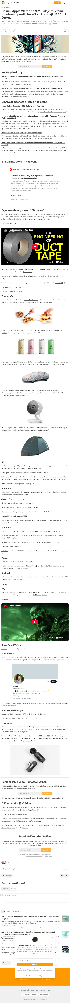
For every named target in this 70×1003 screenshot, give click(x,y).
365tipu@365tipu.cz (8, 828)
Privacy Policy (48, 970)
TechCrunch (37, 595)
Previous (8, 876)
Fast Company (28, 272)
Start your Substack (30, 994)
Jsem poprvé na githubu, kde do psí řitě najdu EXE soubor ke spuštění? (39, 520)
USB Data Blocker (7, 727)
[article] (35, 922)
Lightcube (4, 546)
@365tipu (33, 825)
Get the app (44, 994)
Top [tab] (4, 911)
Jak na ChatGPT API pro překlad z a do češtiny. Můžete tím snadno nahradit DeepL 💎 (30, 918)
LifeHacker (23, 568)
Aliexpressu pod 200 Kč (28, 741)
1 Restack (15, 863)
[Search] (67, 911)
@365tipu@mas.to (52, 825)
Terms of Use (43, 969)
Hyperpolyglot (6, 512)
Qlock (3, 499)
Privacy (32, 990)
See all (5, 963)
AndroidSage (18, 579)
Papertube (5, 492)
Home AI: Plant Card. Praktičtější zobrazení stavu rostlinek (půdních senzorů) (33, 144)
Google (44, 595)
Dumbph (28, 562)
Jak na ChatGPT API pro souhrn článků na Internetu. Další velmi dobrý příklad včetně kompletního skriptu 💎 (28, 933)
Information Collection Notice (34, 970)
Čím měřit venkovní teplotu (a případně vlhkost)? (21, 133)
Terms (37, 990)
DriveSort (4, 551)
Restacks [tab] (13, 889)
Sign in (65, 3)
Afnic (40, 718)
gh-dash (4, 503)
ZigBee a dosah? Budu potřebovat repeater (52, 112)
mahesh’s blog (59, 283)
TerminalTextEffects (15, 291)
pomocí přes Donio (43, 219)
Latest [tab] (8, 911)
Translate (5, 7)
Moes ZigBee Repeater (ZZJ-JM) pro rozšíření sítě (22, 106)
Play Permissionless (8, 706)
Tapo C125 (34, 390)
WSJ (45, 473)
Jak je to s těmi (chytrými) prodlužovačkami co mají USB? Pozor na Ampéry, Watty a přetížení (33, 117)
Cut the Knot (16, 287)
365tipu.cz (18, 825)
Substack (26, 999)
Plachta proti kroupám (9, 362)
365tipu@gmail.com (51, 818)
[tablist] (9, 889)
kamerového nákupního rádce (20, 395)
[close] (52, 937)
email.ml (4, 649)
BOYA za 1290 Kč (45, 736)
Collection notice (45, 990)
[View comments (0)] (9, 31)
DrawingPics (29, 484)
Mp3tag (22, 531)
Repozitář (4, 516)
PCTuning (55, 542)
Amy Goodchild (33, 507)
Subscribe (57, 3)
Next (63, 876)
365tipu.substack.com (19, 814)
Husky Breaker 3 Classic (46, 428)
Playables (12, 592)
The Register (13, 538)
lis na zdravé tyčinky (31, 300)
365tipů (14, 925)
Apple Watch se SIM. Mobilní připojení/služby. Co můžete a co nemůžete (31, 88)
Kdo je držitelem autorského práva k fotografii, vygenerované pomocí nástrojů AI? (38, 479)
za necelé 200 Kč (25, 738)
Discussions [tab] (15, 911)
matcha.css (5, 714)
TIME (39, 468)
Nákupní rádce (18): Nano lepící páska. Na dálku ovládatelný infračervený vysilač (32, 77)
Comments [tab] (6, 889)
